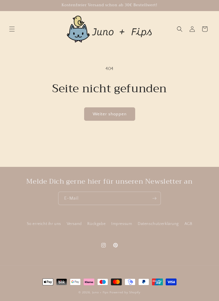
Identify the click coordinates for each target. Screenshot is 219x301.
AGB (188, 224)
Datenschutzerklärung (158, 224)
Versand (74, 224)
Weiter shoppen (110, 114)
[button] (12, 29)
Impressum (121, 224)
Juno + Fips (100, 292)
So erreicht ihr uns (44, 224)
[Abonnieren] (154, 198)
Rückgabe (96, 224)
